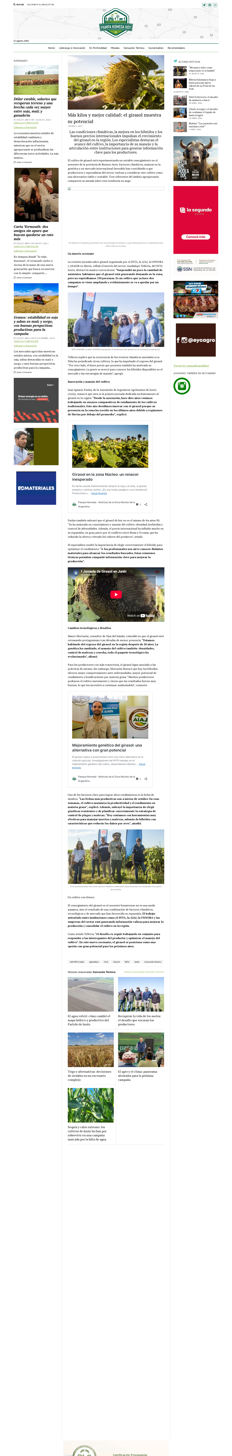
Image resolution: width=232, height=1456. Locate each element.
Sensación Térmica (134, 48)
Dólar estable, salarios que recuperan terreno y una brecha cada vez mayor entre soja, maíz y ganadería (35, 107)
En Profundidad (98, 48)
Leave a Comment (24, 162)
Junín (137, 962)
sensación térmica (152, 962)
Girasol (116, 962)
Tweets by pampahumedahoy (191, 365)
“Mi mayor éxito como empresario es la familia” (202, 69)
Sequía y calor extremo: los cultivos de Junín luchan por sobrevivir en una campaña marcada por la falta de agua (87, 1133)
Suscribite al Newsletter (40, 4)
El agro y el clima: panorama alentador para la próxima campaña (137, 1075)
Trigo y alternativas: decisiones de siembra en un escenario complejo (89, 1075)
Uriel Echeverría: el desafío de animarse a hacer (203, 98)
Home (51, 48)
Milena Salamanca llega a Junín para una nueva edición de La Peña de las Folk (202, 84)
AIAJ (106, 962)
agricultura (94, 962)
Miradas (115, 48)
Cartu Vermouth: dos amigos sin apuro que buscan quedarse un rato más (33, 233)
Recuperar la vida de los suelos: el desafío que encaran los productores (139, 1020)
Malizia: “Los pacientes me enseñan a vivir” (203, 125)
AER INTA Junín (77, 962)
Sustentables (156, 48)
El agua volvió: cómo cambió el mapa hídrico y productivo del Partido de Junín (89, 1020)
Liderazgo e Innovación (72, 48)
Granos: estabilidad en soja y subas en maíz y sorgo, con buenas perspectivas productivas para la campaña (36, 325)
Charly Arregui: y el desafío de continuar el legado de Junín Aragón (203, 112)
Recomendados (176, 48)
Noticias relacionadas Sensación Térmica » (144, 972)
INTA (127, 962)
